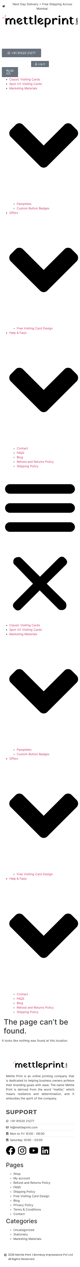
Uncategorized (23, 1230)
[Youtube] (33, 1150)
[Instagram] (22, 1150)
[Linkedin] (45, 1150)
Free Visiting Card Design (35, 328)
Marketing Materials (27, 1239)
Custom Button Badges (33, 208)
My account (21, 1178)
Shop (17, 1174)
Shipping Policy (28, 466)
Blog (20, 457)
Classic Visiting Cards (24, 79)
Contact (22, 448)
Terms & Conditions (27, 1209)
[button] (40, 545)
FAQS (20, 453)
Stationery (20, 1234)
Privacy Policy (23, 1205)
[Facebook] (10, 1150)
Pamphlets (24, 204)
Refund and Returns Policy (35, 462)
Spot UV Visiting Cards (25, 84)
